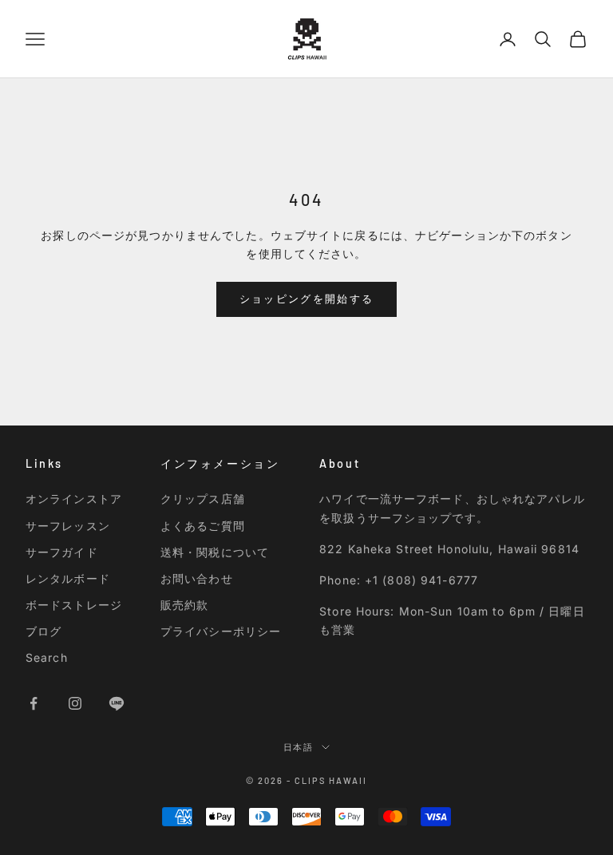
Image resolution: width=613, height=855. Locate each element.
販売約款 (184, 605)
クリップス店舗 (202, 498)
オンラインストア (74, 498)
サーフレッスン (68, 525)
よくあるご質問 (202, 525)
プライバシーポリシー (220, 631)
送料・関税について (214, 552)
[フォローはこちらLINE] (117, 703)
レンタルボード (68, 578)
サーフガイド (62, 552)
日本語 (298, 747)
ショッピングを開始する (306, 298)
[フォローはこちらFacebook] (34, 703)
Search (47, 657)
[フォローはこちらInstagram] (75, 703)
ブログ (43, 631)
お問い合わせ (196, 578)
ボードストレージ (74, 605)
